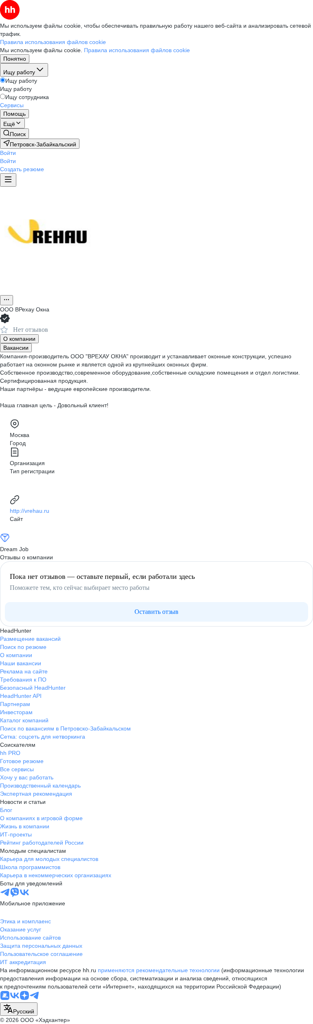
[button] (8, 153)
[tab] (19, 338)
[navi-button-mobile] (8, 180)
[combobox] (18, 1009)
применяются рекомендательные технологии (159, 970)
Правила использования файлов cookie (137, 50)
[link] (14, 133)
